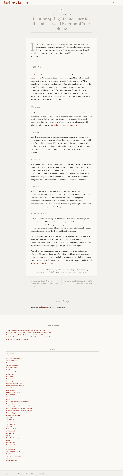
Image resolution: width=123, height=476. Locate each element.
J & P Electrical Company (13, 392)
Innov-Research (10, 390)
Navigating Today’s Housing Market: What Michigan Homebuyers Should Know (28, 332)
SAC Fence (9, 447)
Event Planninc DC (11, 378)
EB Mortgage (10, 374)
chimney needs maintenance (66, 125)
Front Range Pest (11, 381)
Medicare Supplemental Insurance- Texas (18, 413)
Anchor (8, 356)
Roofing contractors (39, 75)
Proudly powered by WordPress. (14, 474)
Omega (8, 435)
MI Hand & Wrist (11, 428)
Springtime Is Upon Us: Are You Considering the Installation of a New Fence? (44, 282)
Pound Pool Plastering (12, 438)
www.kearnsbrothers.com (43, 263)
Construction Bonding (12, 367)
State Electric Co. (11, 454)
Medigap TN (11, 424)
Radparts (8, 440)
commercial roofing (67, 270)
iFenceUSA (9, 388)
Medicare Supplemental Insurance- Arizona (18, 403)
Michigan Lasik (10, 431)
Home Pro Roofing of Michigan (15, 385)
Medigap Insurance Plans (13, 415)
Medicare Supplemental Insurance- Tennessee (19, 410)
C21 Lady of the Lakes (12, 365)
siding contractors (79, 272)
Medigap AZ (10, 417)
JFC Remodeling (10, 394)
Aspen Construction (11, 360)
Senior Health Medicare (13, 451)
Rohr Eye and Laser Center (13, 444)
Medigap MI (10, 419)
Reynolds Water (10, 442)
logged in (45, 307)
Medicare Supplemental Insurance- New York (19, 408)
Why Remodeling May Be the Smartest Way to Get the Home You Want (25, 330)
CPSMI (8, 369)
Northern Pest (10, 433)
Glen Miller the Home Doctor (14, 383)
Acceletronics (10, 353)
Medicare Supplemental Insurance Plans (17, 401)
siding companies (66, 272)
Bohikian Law (10, 363)
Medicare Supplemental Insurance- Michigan (19, 406)
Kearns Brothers (47, 270)
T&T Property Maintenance (14, 456)
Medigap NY (10, 422)
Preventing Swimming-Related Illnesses (17, 339)
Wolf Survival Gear (11, 460)
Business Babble (16, 2)
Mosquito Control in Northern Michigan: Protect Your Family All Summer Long (28, 334)
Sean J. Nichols (10, 449)
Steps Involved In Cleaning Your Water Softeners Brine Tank (78, 281)
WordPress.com (44, 474)
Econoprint (9, 376)
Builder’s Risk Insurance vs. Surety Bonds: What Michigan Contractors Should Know (29, 337)
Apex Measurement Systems (14, 358)
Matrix (8, 399)
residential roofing (52, 272)
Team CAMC (9, 458)
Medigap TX (11, 426)
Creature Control (11, 372)
